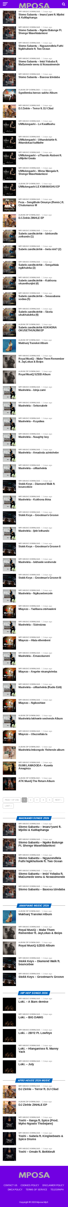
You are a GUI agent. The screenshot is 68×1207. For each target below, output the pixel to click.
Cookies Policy (30, 1185)
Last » (8, 806)
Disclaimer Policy (53, 1185)
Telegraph (57, 1189)
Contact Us (10, 1185)
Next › (58, 800)
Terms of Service (36, 1189)
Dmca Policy (15, 1189)
